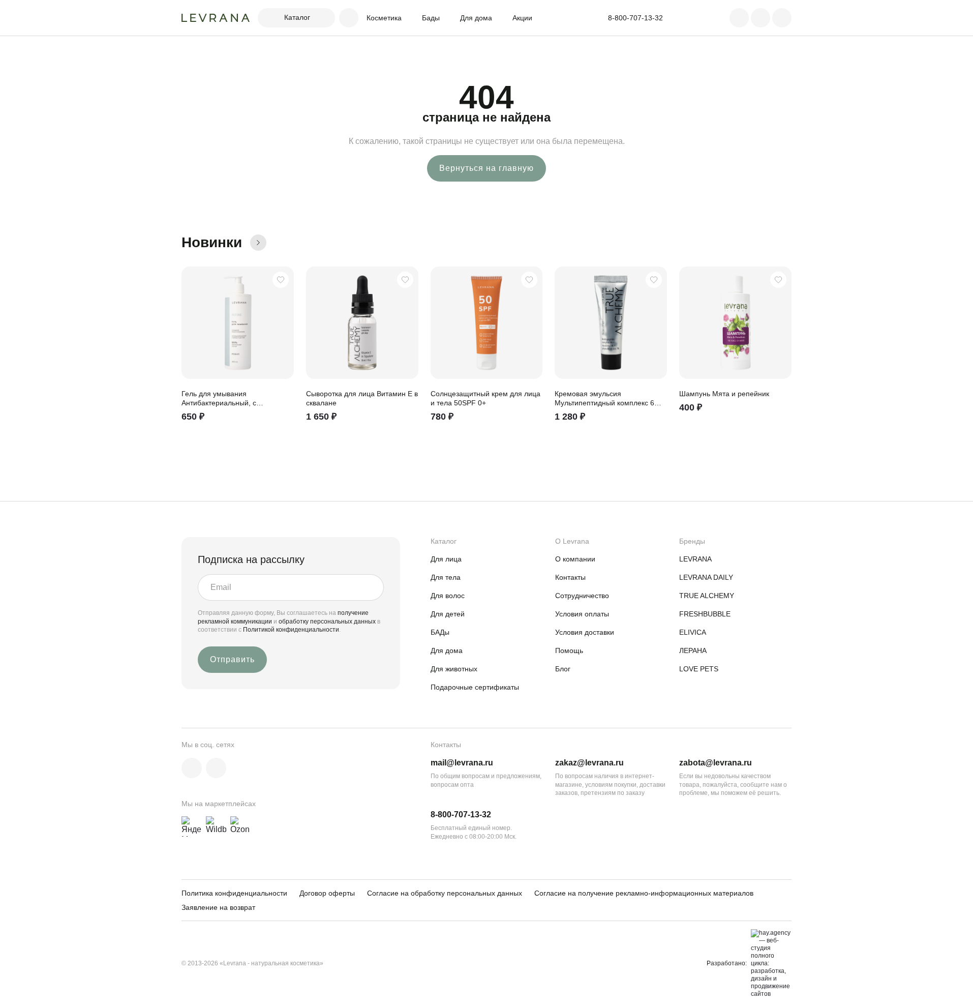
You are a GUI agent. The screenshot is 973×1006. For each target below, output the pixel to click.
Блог (562, 669)
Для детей (448, 614)
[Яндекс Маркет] (191, 826)
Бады (431, 18)
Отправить (232, 659)
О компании (575, 559)
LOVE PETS (698, 669)
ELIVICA (692, 632)
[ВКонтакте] (191, 768)
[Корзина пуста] (782, 17)
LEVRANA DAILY (706, 577)
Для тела (446, 577)
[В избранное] (280, 280)
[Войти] (739, 17)
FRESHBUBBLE (705, 614)
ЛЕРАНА (693, 650)
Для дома (476, 18)
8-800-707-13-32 (461, 814)
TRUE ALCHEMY (706, 595)
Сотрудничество (582, 595)
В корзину (281, 424)
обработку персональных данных (328, 621)
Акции (522, 18)
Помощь (569, 650)
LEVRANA (695, 559)
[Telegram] (216, 768)
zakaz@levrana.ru (589, 762)
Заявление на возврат (218, 907)
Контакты (570, 577)
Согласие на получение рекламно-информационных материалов (643, 893)
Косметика (384, 18)
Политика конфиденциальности (234, 893)
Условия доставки (584, 632)
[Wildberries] (216, 826)
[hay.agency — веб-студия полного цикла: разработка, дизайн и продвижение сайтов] (769, 963)
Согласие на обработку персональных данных (444, 893)
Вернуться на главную (486, 168)
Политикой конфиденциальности (291, 629)
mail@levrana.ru (462, 762)
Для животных (454, 669)
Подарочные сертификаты (475, 687)
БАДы (440, 632)
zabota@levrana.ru (715, 762)
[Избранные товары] (760, 17)
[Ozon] (240, 826)
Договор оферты (327, 893)
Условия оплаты (582, 614)
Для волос (448, 595)
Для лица (446, 559)
